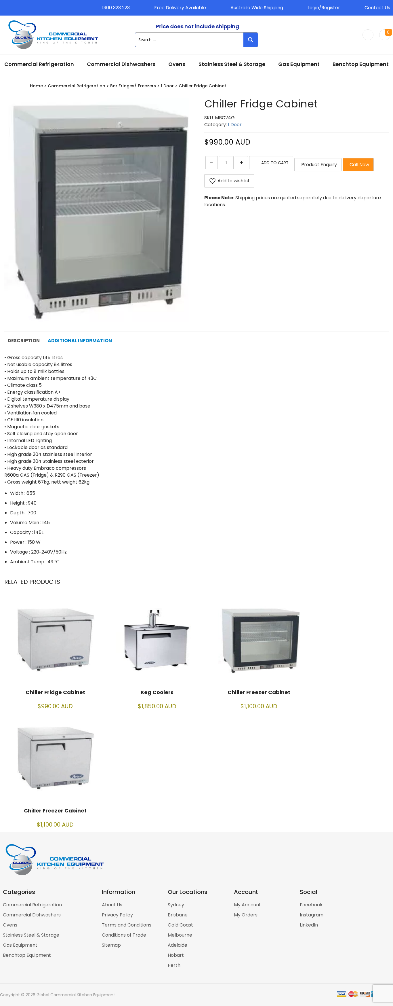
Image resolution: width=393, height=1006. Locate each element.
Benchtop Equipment (361, 64)
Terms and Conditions (126, 925)
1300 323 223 (116, 7)
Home (36, 86)
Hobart (176, 955)
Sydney (176, 904)
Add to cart (275, 163)
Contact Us (377, 7)
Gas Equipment (299, 64)
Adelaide (177, 945)
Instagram (311, 915)
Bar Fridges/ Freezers (133, 86)
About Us (112, 904)
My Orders (245, 915)
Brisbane (178, 915)
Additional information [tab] (80, 340)
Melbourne (180, 935)
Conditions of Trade (124, 935)
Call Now (358, 164)
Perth (174, 965)
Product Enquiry (318, 164)
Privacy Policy (117, 915)
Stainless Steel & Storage (232, 64)
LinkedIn (309, 925)
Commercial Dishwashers (121, 64)
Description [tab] (24, 340)
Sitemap (111, 945)
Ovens (176, 64)
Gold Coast (180, 925)
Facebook (311, 904)
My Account (247, 904)
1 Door (167, 86)
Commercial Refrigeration (39, 64)
